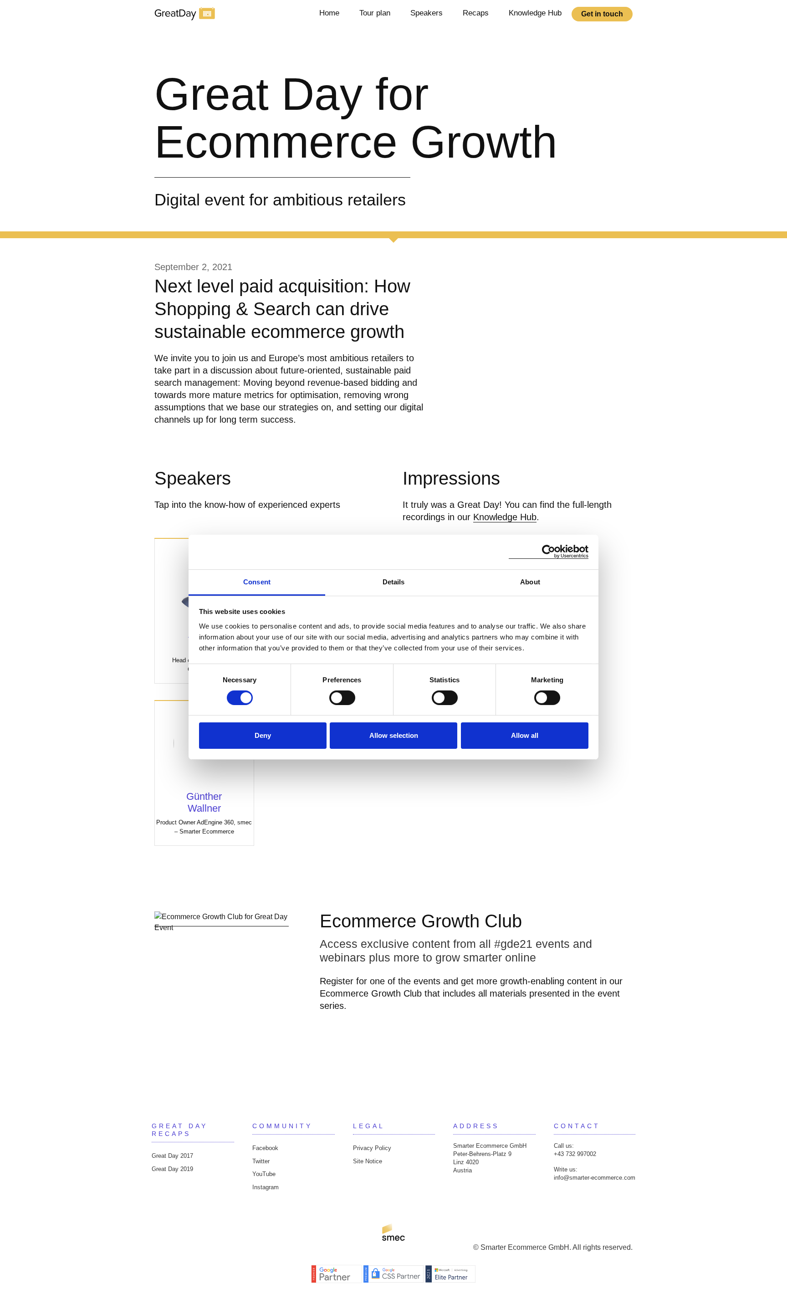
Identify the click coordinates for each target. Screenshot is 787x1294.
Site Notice (367, 1161)
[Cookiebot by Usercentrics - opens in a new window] (548, 552)
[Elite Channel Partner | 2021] (450, 1273)
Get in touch (602, 14)
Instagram (265, 1187)
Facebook (265, 1148)
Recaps (476, 13)
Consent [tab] (257, 581)
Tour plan (374, 13)
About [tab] (530, 581)
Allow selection (393, 735)
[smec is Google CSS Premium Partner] (394, 1273)
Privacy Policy (372, 1148)
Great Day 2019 (172, 1169)
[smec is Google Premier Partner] (338, 1273)
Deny (263, 735)
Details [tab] (394, 581)
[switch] (342, 697)
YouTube (264, 1174)
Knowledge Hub (535, 13)
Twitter (261, 1161)
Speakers (426, 13)
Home (329, 13)
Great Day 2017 (172, 1155)
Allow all (524, 735)
